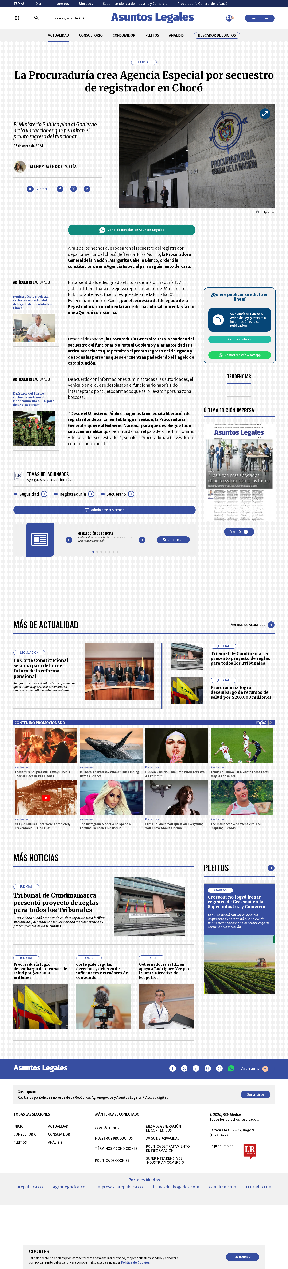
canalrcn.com (222, 1186)
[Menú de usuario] (229, 18)
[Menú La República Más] (16, 18)
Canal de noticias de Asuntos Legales (136, 230)
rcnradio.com (259, 1186)
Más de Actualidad (45, 624)
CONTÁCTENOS (107, 1128)
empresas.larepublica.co (119, 1186)
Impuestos (60, 4)
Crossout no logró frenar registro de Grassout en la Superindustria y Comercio (236, 902)
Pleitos (216, 868)
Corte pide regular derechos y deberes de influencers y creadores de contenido (102, 971)
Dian (38, 4)
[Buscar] (36, 18)
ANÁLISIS (176, 35)
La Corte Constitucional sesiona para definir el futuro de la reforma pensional (40, 668)
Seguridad (29, 494)
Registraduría (72, 494)
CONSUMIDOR (124, 35)
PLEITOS (152, 35)
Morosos (86, 4)
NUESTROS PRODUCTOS (114, 1138)
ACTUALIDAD (58, 35)
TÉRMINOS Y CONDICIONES (116, 1149)
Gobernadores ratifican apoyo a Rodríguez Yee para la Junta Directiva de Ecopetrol (165, 971)
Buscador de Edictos (217, 35)
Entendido (242, 1256)
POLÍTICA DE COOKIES (112, 1161)
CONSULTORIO (91, 35)
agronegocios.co (69, 1186)
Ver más (236, 532)
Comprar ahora (239, 339)
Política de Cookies (135, 1262)
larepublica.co (29, 1186)
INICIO (18, 1126)
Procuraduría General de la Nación (204, 4)
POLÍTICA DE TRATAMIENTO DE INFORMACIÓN (168, 1148)
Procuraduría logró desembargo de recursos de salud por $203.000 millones (241, 692)
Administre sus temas (107, 510)
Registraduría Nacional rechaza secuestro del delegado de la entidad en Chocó (32, 302)
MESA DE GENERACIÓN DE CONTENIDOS (163, 1128)
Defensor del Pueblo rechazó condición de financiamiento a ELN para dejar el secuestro (33, 399)
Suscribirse (259, 18)
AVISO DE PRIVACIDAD (162, 1138)
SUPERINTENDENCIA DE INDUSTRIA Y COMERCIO (165, 1160)
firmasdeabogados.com (176, 1186)
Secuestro (116, 494)
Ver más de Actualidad (248, 625)
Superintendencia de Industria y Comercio (135, 4)
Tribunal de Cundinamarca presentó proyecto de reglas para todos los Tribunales (240, 658)
